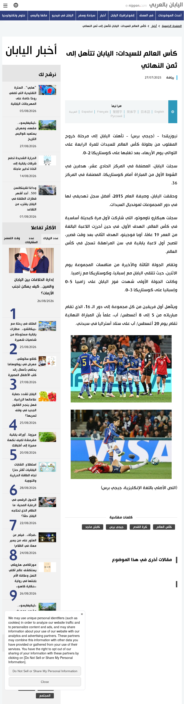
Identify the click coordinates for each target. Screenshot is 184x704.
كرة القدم (140, 527)
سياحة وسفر (86, 15)
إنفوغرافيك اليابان (122, 15)
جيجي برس (116, 527)
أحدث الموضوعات (170, 15)
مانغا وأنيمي (38, 15)
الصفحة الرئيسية (172, 26)
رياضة (170, 77)
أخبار (103, 15)
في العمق (146, 15)
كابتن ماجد (92, 527)
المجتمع (44, 695)
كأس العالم (164, 527)
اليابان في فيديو (62, 15)
